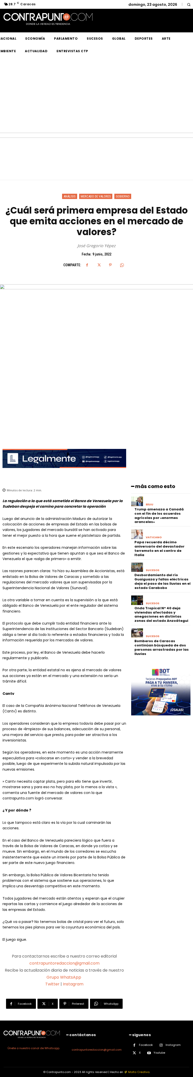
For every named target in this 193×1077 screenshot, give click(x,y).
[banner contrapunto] (64, 471)
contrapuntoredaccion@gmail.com (64, 963)
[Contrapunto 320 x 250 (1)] (160, 719)
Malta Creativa (139, 1072)
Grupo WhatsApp (64, 977)
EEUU (149, 504)
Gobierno (123, 196)
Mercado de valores (96, 196)
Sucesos (152, 570)
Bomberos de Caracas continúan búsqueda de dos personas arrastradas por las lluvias (161, 647)
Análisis (70, 196)
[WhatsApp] (122, 265)
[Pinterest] (110, 265)
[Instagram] (161, 1045)
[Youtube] (149, 1053)
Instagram (73, 984)
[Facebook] (87, 265)
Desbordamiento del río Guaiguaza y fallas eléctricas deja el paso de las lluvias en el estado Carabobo (162, 581)
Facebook (146, 1045)
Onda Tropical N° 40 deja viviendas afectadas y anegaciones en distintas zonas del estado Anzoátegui (161, 614)
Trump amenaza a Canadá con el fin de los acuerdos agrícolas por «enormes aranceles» (159, 515)
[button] (188, 4)
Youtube (159, 1053)
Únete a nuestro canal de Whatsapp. (34, 1048)
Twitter (52, 984)
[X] (99, 265)
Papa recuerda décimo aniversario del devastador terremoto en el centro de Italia (159, 548)
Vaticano (154, 537)
